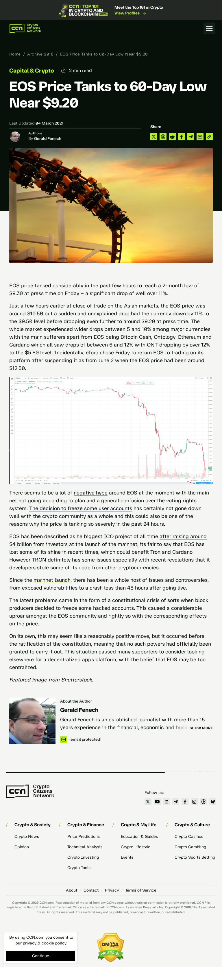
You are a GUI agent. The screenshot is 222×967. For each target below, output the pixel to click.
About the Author (76, 701)
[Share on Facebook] (181, 136)
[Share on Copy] (209, 136)
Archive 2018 (40, 54)
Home (15, 54)
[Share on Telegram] (190, 136)
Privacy (112, 890)
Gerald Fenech (47, 138)
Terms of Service (140, 890)
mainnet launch (52, 580)
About (71, 890)
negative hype (91, 493)
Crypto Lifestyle (135, 846)
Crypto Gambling (190, 846)
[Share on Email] (200, 136)
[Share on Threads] (163, 136)
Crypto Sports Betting (195, 857)
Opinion (21, 846)
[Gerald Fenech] (32, 721)
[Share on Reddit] (172, 136)
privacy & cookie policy (44, 943)
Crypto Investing (83, 857)
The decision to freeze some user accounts (80, 508)
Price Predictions (83, 836)
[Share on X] (153, 136)
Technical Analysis (84, 846)
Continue (40, 955)
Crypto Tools (78, 867)
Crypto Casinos (189, 836)
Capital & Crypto (31, 70)
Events (127, 857)
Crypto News (26, 836)
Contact (91, 890)
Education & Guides (139, 836)
